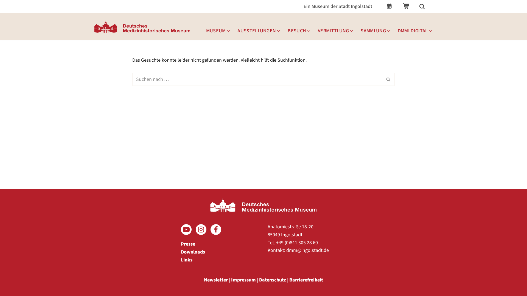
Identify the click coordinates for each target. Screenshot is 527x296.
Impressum (243, 280)
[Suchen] (422, 6)
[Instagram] (201, 229)
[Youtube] (186, 229)
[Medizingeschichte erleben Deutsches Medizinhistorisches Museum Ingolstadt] (143, 27)
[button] (228, 31)
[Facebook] (216, 229)
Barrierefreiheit (306, 280)
